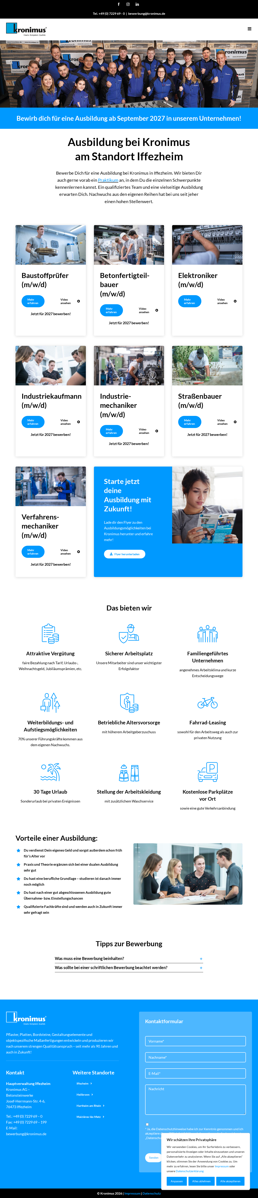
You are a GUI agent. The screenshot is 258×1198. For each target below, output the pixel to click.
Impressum (222, 1166)
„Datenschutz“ (155, 1138)
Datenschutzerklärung (190, 1171)
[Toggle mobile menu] (250, 29)
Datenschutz (152, 1193)
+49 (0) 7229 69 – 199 (30, 1122)
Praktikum (108, 180)
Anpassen (177, 1181)
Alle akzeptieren (230, 1181)
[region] (205, 1161)
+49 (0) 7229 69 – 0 (27, 1116)
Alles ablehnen (201, 1181)
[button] (129, 958)
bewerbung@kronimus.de (146, 13)
